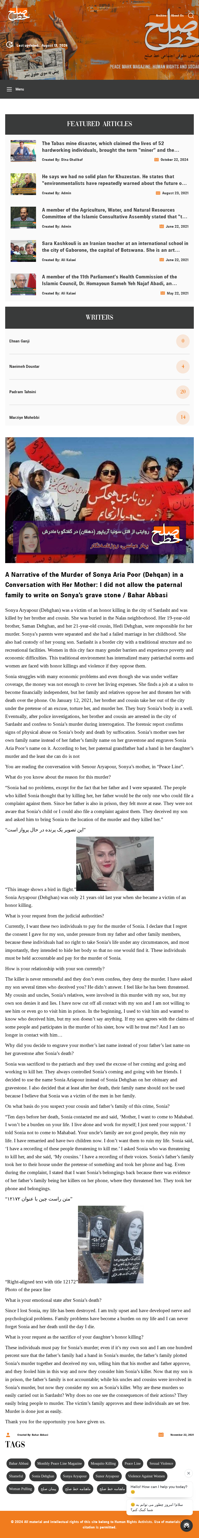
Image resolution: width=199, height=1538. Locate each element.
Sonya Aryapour (75, 1476)
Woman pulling (20, 1489)
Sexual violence (161, 1463)
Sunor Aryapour (107, 1476)
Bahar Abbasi (19, 1463)
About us (177, 15)
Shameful (16, 1476)
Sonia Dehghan (43, 1476)
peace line (133, 1463)
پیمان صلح (48, 1489)
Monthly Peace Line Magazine (59, 1463)
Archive (161, 15)
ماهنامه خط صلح (78, 1489)
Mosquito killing (103, 1463)
